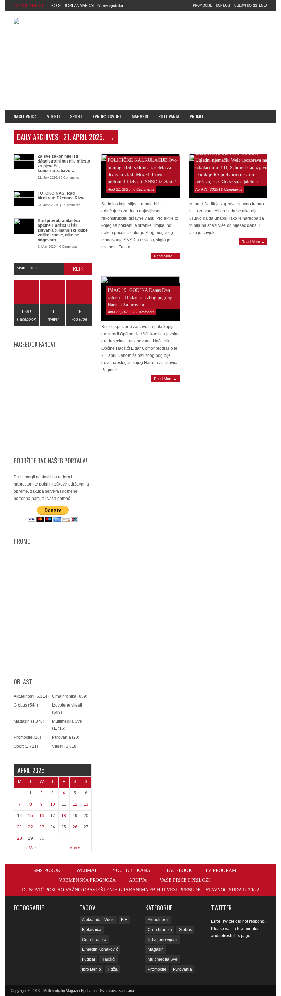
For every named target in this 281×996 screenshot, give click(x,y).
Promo (196, 116)
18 (63, 815)
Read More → (165, 256)
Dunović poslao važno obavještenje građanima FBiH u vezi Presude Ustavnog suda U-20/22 (140, 889)
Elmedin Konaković (100, 949)
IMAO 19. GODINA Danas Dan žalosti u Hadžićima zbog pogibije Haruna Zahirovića (140, 297)
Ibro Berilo (91, 969)
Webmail (87, 870)
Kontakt (223, 5)
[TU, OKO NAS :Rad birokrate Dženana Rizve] (24, 198)
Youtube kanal (133, 870)
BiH (124, 919)
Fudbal (88, 959)
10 (52, 804)
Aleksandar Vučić (98, 919)
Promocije (202, 5)
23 (41, 827)
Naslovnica (25, 116)
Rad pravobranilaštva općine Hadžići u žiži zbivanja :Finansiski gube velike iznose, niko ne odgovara (63, 230)
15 (30, 815)
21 (19, 827)
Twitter (221, 907)
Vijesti (53, 116)
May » (75, 847)
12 (75, 804)
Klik (78, 269)
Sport (76, 116)
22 (30, 827)
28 (19, 838)
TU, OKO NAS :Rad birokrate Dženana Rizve (62, 196)
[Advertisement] (205, 59)
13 (86, 804)
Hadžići (108, 959)
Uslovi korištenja (250, 5)
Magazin (140, 116)
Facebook (179, 870)
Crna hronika (64, 696)
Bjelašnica (91, 929)
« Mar (30, 847)
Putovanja (168, 116)
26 (75, 827)
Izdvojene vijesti (67, 705)
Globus (20, 705)
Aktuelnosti (24, 696)
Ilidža (113, 969)
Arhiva (138, 880)
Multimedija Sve (67, 721)
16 (41, 815)
